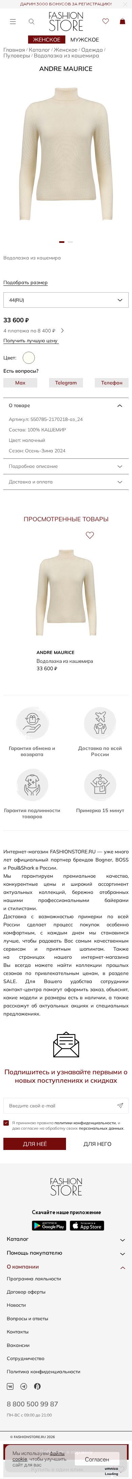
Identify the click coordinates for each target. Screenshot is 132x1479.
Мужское (84, 39)
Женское (46, 39)
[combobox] (66, 300)
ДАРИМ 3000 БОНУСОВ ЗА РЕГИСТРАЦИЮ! (66, 4)
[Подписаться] (120, 1105)
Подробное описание (33, 466)
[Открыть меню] (13, 21)
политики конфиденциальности (85, 1122)
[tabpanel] (66, 154)
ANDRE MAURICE (65, 68)
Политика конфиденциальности (43, 1372)
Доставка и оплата (31, 482)
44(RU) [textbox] (16, 300)
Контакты (17, 1332)
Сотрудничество (25, 1358)
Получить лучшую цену (31, 340)
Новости (16, 1305)
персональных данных (101, 1128)
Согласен (97, 1459)
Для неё (35, 1143)
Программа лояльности (34, 1279)
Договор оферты (26, 1292)
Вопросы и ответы (27, 1318)
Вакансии (18, 1345)
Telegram (66, 382)
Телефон (112, 382)
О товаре (19, 405)
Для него (97, 1143)
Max (20, 382)
